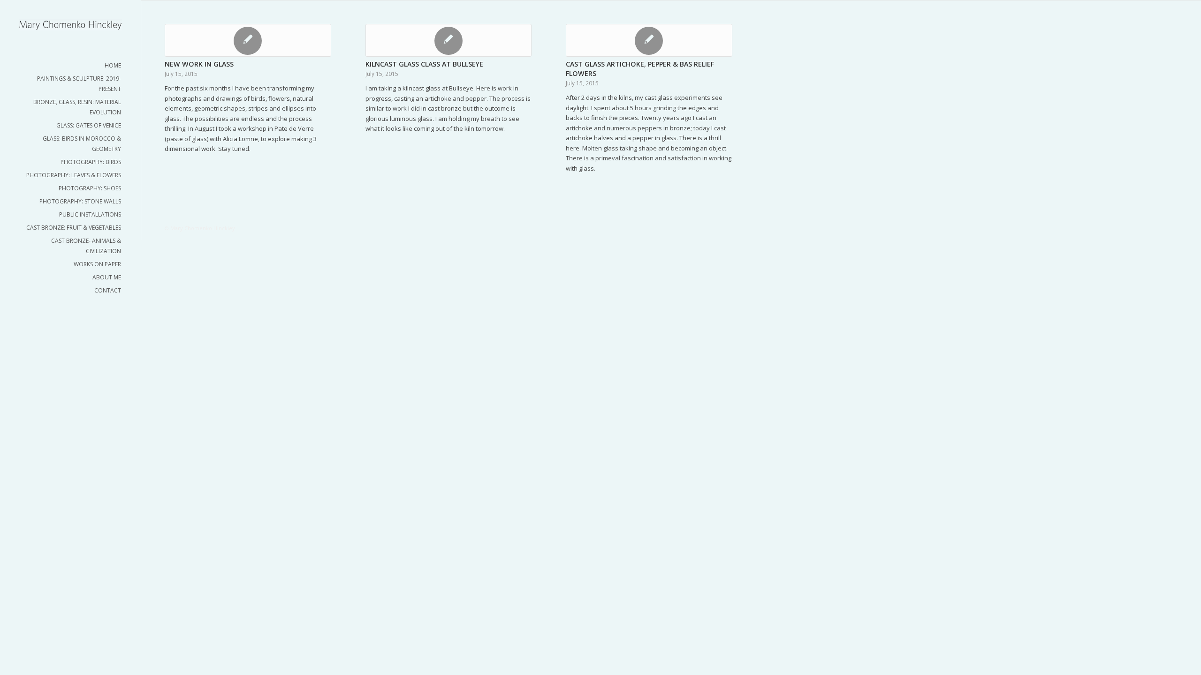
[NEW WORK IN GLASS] (248, 40)
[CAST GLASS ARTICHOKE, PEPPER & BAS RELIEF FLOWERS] (649, 40)
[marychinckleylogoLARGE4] (70, 24)
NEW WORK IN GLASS (199, 64)
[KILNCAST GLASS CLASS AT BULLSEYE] (448, 40)
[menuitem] (70, 65)
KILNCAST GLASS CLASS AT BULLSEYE (424, 64)
